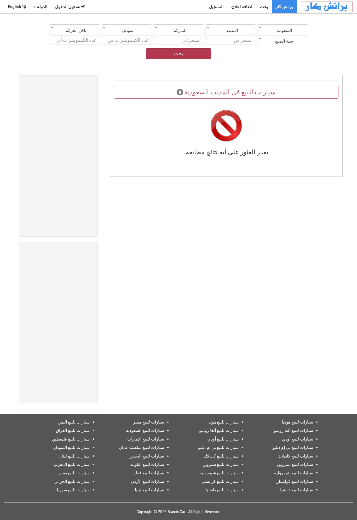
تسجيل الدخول (68, 6)
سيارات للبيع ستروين (295, 464)
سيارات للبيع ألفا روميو (293, 430)
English (15, 6)
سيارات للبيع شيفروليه (293, 472)
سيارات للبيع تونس (73, 472)
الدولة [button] (41, 6)
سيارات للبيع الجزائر (72, 481)
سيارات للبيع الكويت (146, 464)
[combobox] (282, 29)
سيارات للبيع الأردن (147, 481)
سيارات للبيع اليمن (74, 422)
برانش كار (284, 6)
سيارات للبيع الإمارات (145, 439)
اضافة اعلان (241, 6)
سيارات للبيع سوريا (73, 489)
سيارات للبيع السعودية (145, 430)
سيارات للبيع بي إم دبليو (293, 447)
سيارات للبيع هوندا (297, 422)
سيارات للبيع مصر (148, 422)
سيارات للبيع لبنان (74, 456)
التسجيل (216, 6)
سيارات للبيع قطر (149, 472)
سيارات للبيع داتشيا (296, 489)
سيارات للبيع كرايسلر (295, 481)
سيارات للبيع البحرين (146, 456)
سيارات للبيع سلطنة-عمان (141, 447)
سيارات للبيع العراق (73, 430)
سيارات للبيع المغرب (72, 464)
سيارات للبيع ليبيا (149, 489)
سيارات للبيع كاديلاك (295, 456)
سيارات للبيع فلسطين (71, 439)
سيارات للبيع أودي (297, 439)
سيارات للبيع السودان (71, 447)
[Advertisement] (58, 155)
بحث (264, 6)
